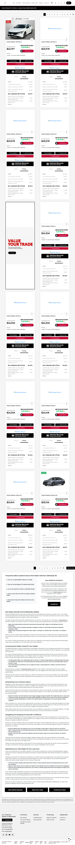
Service (36, 815)
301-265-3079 (9, 829)
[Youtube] (9, 834)
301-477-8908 (8, 827)
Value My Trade (50, 819)
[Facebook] (3, 834)
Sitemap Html (31, 842)
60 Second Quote (21, 64)
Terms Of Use (22, 842)
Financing (50, 815)
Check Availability (13, 60)
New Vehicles (23, 817)
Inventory (23, 815)
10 (67, 14)
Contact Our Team (60, 790)
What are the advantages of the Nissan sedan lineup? (21, 584)
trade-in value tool (57, 592)
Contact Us (54, 604)
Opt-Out (46, 842)
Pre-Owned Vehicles (25, 819)
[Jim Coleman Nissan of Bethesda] (7, 2)
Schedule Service (37, 817)
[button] (32, 40)
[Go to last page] (73, 14)
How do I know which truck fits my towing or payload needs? (21, 594)
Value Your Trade (28, 60)
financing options (26, 669)
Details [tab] (16, 77)
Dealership (64, 815)
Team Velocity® (57, 841)
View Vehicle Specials (15, 790)
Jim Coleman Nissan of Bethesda (7, 842)
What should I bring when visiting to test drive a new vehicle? (20, 600)
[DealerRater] (12, 834)
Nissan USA (41, 842)
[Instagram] (6, 834)
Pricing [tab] (24, 77)
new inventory (62, 620)
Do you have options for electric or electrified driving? (21, 589)
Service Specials (37, 819)
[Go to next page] (70, 14)
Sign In (68, 3)
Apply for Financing (51, 817)
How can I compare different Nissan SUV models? (20, 579)
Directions (62, 819)
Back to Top (70, 568)
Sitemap (27, 842)
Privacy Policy (15, 842)
